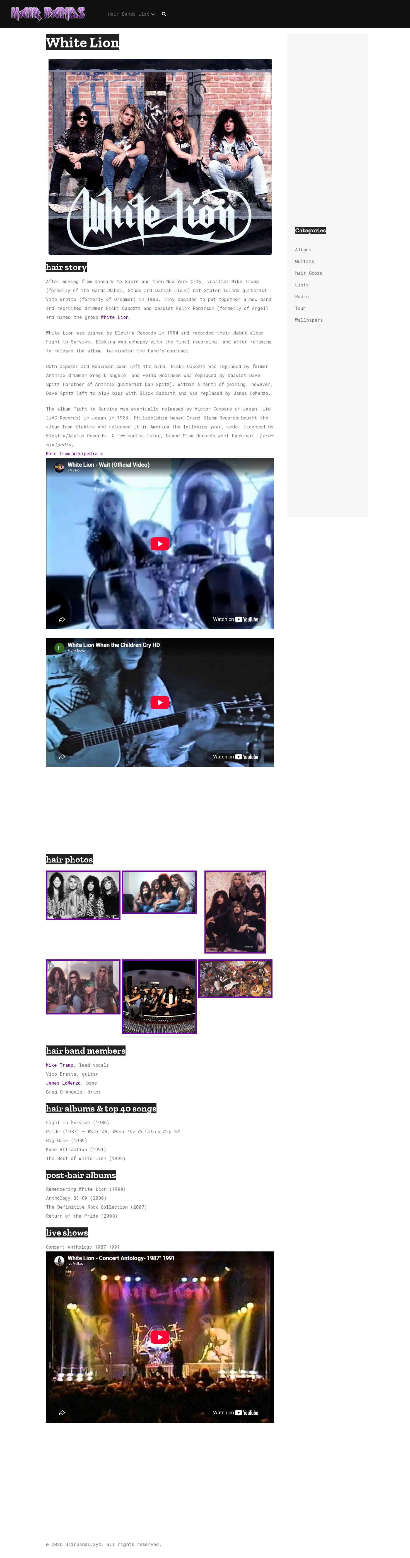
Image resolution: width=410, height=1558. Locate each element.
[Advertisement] (160, 813)
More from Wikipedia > (74, 453)
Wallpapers (309, 320)
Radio (302, 296)
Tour (300, 308)
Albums (303, 249)
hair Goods (308, 273)
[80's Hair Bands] (48, 13)
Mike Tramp (59, 1065)
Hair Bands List (128, 14)
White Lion (115, 317)
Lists (301, 285)
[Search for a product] (164, 14)
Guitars (304, 261)
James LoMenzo (63, 1083)
